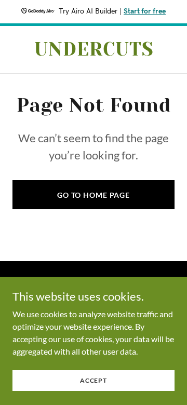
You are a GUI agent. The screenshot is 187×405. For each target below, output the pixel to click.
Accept (93, 380)
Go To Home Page (93, 195)
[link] (93, 52)
